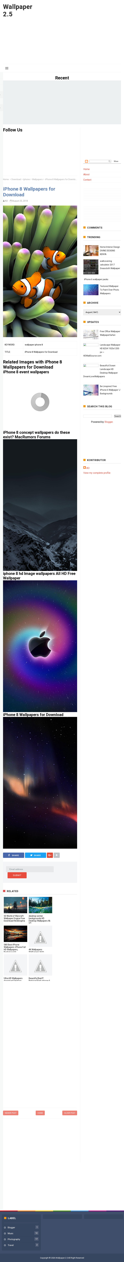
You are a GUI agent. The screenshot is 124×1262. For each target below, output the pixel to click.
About (86, 174)
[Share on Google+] (50, 855)
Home (6, 179)
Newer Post (10, 1113)
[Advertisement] (66, 40)
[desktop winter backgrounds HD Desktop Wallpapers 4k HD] (40, 905)
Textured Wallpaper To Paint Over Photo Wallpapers (109, 290)
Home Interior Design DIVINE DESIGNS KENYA (110, 250)
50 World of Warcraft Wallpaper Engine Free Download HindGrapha (14, 918)
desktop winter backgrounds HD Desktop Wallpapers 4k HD (39, 919)
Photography (14, 1239)
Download (16, 179)
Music (10, 1233)
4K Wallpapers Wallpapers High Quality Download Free (39, 952)
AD (88, 468)
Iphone (26, 179)
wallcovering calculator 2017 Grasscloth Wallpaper (110, 265)
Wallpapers (37, 179)
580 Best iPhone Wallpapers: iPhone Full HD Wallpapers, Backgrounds (15, 948)
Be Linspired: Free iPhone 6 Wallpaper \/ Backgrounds (110, 390)
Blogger (108, 421)
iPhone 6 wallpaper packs (96, 279)
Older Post (69, 1113)
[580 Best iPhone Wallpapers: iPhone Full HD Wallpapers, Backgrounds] (15, 934)
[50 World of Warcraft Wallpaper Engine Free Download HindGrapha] (15, 905)
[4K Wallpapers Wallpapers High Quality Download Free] (40, 936)
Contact (87, 179)
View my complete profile (96, 472)
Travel (11, 1245)
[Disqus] (40, 1025)
